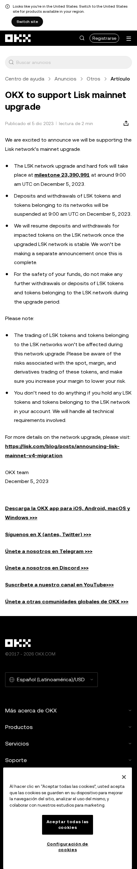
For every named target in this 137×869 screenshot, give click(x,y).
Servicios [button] (17, 743)
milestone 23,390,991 (62, 175)
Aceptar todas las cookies (68, 824)
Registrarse (104, 38)
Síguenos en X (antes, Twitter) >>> (48, 534)
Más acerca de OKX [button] (31, 710)
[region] (67, 818)
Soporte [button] (16, 760)
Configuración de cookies (68, 847)
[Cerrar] (124, 777)
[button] (82, 38)
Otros (93, 79)
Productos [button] (19, 727)
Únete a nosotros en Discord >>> (47, 568)
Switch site (27, 21)
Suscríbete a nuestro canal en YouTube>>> (59, 585)
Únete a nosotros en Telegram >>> (48, 551)
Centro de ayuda (24, 79)
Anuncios (65, 79)
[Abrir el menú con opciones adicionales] (129, 39)
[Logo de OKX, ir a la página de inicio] (18, 38)
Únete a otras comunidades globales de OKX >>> (66, 602)
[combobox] (72, 62)
